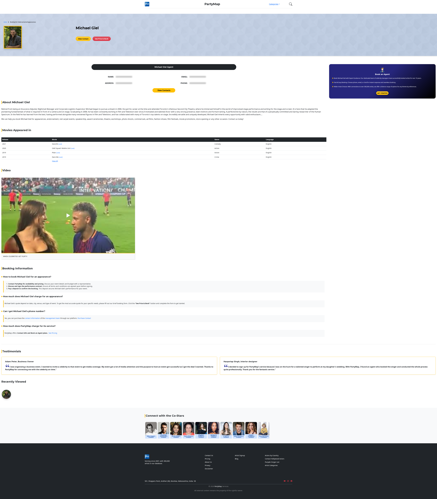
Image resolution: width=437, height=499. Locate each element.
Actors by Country (271, 455)
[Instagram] (288, 481)
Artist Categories (271, 465)
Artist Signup (240, 455)
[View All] (55, 161)
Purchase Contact (84, 318)
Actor (5, 22)
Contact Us (209, 455)
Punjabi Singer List (272, 462)
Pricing (207, 459)
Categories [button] (273, 4)
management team (52, 318)
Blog (236, 459)
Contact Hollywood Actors (274, 459)
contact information (32, 318)
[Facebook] (291, 481)
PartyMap (212, 4)
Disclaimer (209, 469)
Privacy (207, 465)
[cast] (60, 144)
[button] (290, 4)
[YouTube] (284, 481)
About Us (208, 462)
